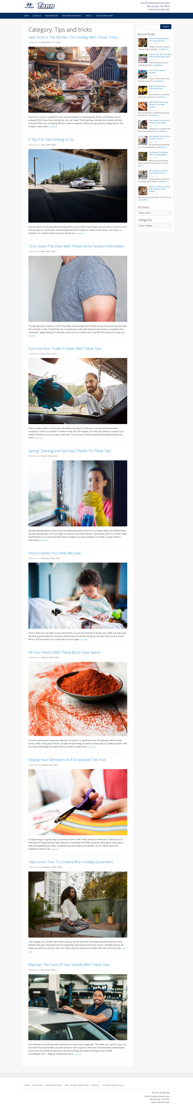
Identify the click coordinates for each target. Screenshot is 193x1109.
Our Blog (37, 15)
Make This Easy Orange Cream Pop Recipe (157, 87)
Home (26, 15)
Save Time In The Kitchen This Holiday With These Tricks (73, 37)
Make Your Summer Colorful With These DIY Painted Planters (159, 189)
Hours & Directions (104, 15)
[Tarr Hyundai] (40, 5)
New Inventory (51, 15)
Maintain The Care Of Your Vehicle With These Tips (68, 964)
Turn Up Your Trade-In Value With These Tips (64, 348)
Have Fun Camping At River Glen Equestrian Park (159, 39)
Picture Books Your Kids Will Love (54, 553)
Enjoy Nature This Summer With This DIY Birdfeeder (158, 153)
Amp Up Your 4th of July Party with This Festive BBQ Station (160, 55)
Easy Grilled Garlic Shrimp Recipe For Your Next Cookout (158, 104)
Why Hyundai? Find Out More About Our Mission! (159, 137)
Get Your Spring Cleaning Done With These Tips (158, 172)
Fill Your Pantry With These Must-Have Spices (64, 652)
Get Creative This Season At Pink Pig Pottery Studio (159, 121)
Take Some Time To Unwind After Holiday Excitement (70, 861)
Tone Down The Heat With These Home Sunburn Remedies (76, 246)
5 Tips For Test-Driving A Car (51, 139)
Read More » (163, 49)
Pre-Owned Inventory (71, 15)
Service (88, 15)
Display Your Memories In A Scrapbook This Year (67, 759)
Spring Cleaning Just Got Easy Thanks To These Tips (69, 450)
